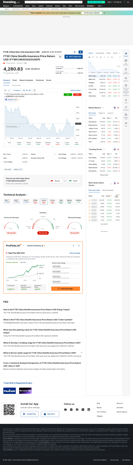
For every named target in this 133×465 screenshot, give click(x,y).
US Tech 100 (92, 89)
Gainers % (102, 113)
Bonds (109, 53)
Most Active (92, 113)
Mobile (99, 407)
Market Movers (95, 108)
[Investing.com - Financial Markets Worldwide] (11, 2)
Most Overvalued (108, 190)
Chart (14, 80)
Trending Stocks (95, 149)
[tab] (7, 201)
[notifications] (124, 2)
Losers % (110, 113)
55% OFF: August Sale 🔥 (96, 2)
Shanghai (91, 82)
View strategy (75, 253)
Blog (98, 403)
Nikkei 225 (92, 79)
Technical (40, 80)
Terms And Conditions (100, 460)
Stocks (115, 53)
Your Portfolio (101, 412)
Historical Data (16, 85)
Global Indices (55, 9)
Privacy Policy (114, 460)
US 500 (91, 86)
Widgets (100, 416)
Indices (7, 9)
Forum (48, 80)
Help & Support (122, 412)
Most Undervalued (94, 190)
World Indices (26, 9)
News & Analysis (26, 80)
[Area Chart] (9, 90)
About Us (120, 403)
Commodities (100, 53)
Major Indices (16, 9)
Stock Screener (79, 6)
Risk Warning (126, 460)
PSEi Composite (94, 76)
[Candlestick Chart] (5, 90)
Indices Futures (35, 9)
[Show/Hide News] (34, 90)
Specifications (65, 9)
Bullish (75, 181)
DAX (90, 92)
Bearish (57, 181)
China (20, 169)
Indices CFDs (45, 9)
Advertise (120, 407)
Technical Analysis (14, 194)
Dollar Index (92, 96)
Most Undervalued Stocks (96, 184)
